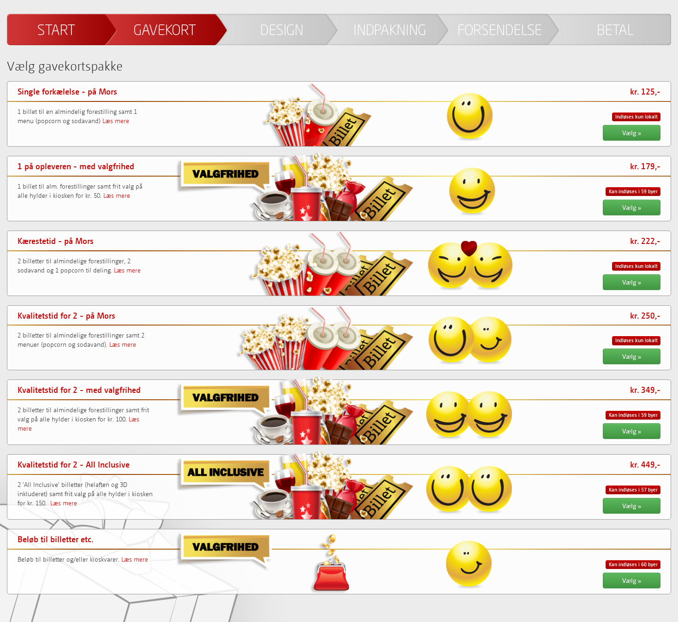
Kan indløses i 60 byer (633, 564)
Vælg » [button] (631, 132)
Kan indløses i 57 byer (633, 489)
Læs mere (115, 120)
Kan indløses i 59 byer (633, 191)
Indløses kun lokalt (636, 116)
